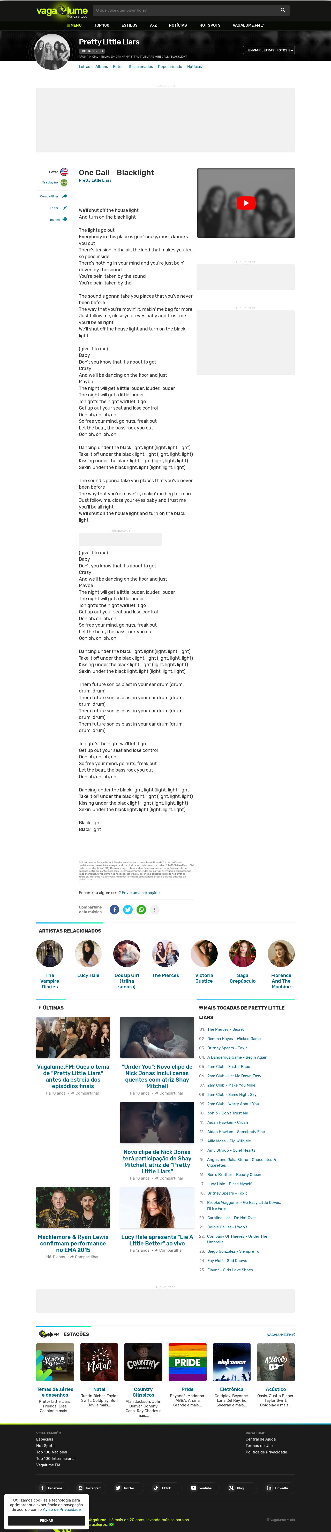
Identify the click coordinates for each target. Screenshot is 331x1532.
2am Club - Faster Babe (228, 1066)
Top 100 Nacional (51, 1452)
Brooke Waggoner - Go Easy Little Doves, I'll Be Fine (244, 1205)
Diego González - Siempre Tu (233, 1251)
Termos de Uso (259, 1445)
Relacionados (141, 66)
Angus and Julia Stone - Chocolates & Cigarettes (241, 1162)
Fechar (46, 1520)
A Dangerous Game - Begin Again (237, 1057)
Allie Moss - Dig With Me (229, 1141)
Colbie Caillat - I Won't (227, 1227)
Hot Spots (210, 25)
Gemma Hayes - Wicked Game (234, 1038)
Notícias (178, 25)
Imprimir (55, 219)
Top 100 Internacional (56, 1458)
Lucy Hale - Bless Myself (229, 1184)
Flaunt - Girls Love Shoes (230, 1270)
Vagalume (62, 10)
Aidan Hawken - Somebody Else (236, 1131)
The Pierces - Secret (225, 1029)
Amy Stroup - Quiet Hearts (231, 1150)
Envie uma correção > (141, 892)
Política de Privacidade (266, 1452)
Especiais (44, 1439)
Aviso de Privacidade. (62, 1509)
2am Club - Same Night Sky (232, 1094)
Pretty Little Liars (109, 42)
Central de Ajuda (261, 1439)
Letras (84, 66)
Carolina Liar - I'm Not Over (231, 1217)
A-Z (153, 25)
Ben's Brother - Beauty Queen (234, 1174)
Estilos (130, 25)
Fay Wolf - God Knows (227, 1260)
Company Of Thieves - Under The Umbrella (237, 1239)
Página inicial (88, 56)
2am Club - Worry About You (233, 1104)
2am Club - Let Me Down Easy (234, 1076)
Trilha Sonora (92, 51)
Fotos (118, 66)
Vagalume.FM (246, 25)
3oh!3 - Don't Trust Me (227, 1113)
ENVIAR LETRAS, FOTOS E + (270, 50)
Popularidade (170, 66)
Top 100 (101, 25)
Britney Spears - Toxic (227, 1048)
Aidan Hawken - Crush (227, 1122)
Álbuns (101, 66)
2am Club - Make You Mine (231, 1085)
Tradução (50, 182)
